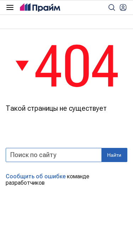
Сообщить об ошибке (36, 176)
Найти (114, 155)
